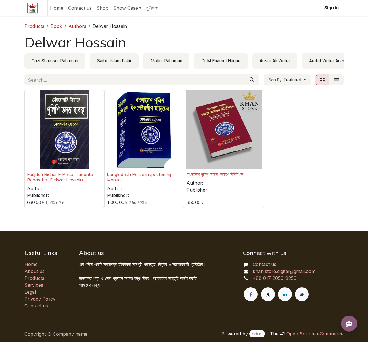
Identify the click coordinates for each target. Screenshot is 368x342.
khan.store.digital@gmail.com (284, 271)
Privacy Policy (39, 299)
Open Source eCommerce (315, 334)
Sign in (331, 8)
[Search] (252, 79)
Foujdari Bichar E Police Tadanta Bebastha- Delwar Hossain (60, 177)
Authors (77, 26)
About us (34, 271)
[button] (287, 79)
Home (31, 264)
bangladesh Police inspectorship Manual (140, 177)
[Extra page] (302, 294)
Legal (30, 292)
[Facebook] (251, 294)
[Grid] (322, 79)
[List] (336, 79)
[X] (268, 294)
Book (56, 26)
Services (33, 285)
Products (34, 26)
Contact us (36, 306)
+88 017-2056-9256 (274, 278)
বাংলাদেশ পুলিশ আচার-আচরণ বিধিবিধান (215, 174)
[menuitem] (57, 8)
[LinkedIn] (285, 294)
